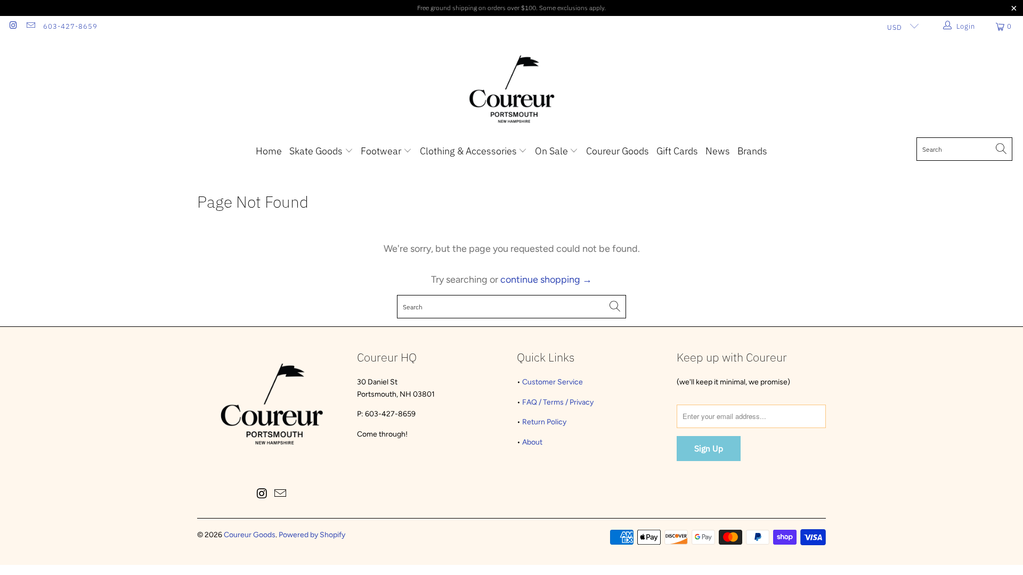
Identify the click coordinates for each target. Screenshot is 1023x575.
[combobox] (964, 149)
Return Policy (544, 421)
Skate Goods (317, 151)
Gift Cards (677, 151)
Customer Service (552, 382)
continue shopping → (546, 279)
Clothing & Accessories (469, 151)
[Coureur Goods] (511, 90)
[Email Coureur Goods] (30, 26)
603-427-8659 (70, 26)
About (532, 442)
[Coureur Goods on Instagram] (13, 26)
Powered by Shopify (312, 534)
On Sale (552, 151)
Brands (752, 151)
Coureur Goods (617, 151)
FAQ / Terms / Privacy (558, 402)
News (717, 151)
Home (269, 151)
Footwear (382, 151)
